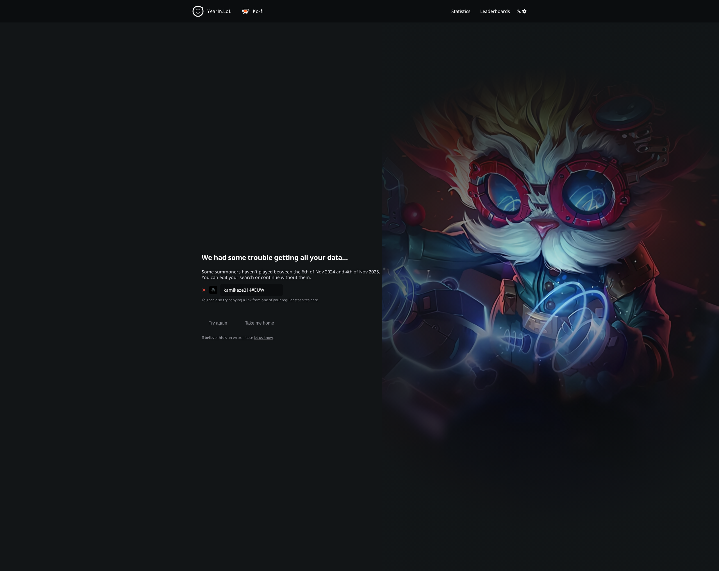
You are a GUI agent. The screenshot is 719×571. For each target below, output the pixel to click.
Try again (218, 323)
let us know (263, 337)
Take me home (259, 323)
